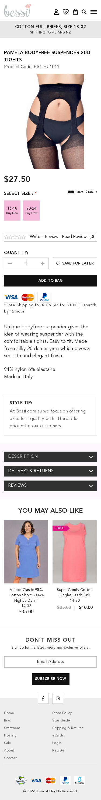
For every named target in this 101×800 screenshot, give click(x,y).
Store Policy (62, 713)
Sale (7, 743)
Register (58, 750)
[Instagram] (58, 698)
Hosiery (10, 735)
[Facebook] (43, 698)
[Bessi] (17, 10)
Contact (10, 758)
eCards (58, 735)
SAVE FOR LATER (78, 263)
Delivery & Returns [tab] (31, 471)
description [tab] (23, 457)
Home (9, 713)
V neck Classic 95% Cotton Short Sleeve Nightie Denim (26, 595)
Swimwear (12, 728)
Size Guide (61, 720)
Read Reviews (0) (78, 237)
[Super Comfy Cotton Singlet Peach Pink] (75, 551)
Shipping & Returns (67, 728)
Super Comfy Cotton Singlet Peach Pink (75, 592)
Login (56, 743)
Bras (7, 720)
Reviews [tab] (17, 485)
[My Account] (56, 12)
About (9, 750)
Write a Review (44, 237)
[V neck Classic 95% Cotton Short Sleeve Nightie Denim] (26, 551)
